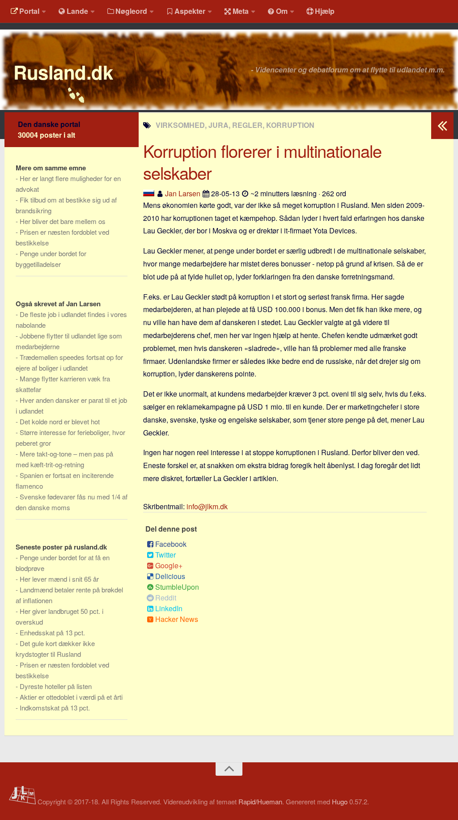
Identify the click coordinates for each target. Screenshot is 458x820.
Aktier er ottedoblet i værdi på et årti (71, 697)
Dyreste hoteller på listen (56, 686)
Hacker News (176, 619)
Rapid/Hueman (260, 801)
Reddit (165, 597)
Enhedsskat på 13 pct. (52, 632)
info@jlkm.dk (207, 506)
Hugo (340, 801)
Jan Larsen (182, 193)
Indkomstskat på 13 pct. (55, 707)
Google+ (168, 565)
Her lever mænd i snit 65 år (59, 578)
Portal (29, 11)
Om (282, 11)
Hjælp (325, 11)
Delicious (170, 576)
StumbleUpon (177, 587)
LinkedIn (168, 608)
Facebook (171, 544)
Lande (77, 11)
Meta (241, 11)
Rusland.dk (63, 72)
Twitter (165, 554)
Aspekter (189, 11)
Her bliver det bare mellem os (63, 221)
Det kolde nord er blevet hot (60, 421)
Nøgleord (131, 11)
